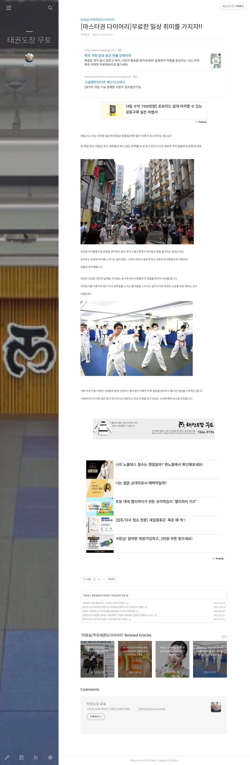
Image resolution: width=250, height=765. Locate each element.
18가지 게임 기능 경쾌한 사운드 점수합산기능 (112, 87)
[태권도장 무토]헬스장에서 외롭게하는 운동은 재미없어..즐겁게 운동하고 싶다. (118, 615)
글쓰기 (7, 757)
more (224, 636)
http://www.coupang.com (100, 50)
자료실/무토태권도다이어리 (98, 20)
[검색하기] (50, 8)
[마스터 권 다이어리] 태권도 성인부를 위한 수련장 (105, 619)
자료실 (86, 595)
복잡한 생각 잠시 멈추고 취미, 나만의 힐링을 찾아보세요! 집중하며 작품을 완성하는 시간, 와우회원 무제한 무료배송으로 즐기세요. (141, 63)
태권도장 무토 (29, 40)
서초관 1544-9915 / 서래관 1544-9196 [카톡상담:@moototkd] (126, 709)
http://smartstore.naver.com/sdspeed (107, 76)
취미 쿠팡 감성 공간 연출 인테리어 (108, 56)
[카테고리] (8, 7)
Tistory (174, 760)
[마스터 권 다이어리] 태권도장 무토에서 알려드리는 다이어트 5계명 (113, 607)
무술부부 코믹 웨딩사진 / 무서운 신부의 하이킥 (104, 603)
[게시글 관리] (99, 579)
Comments (90, 689)
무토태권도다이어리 (101, 595)
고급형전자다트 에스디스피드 (105, 82)
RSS (36, 757)
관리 (51, 757)
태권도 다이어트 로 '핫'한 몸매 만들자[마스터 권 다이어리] (109, 611)
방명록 (22, 757)
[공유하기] (94, 579)
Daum (153, 760)
